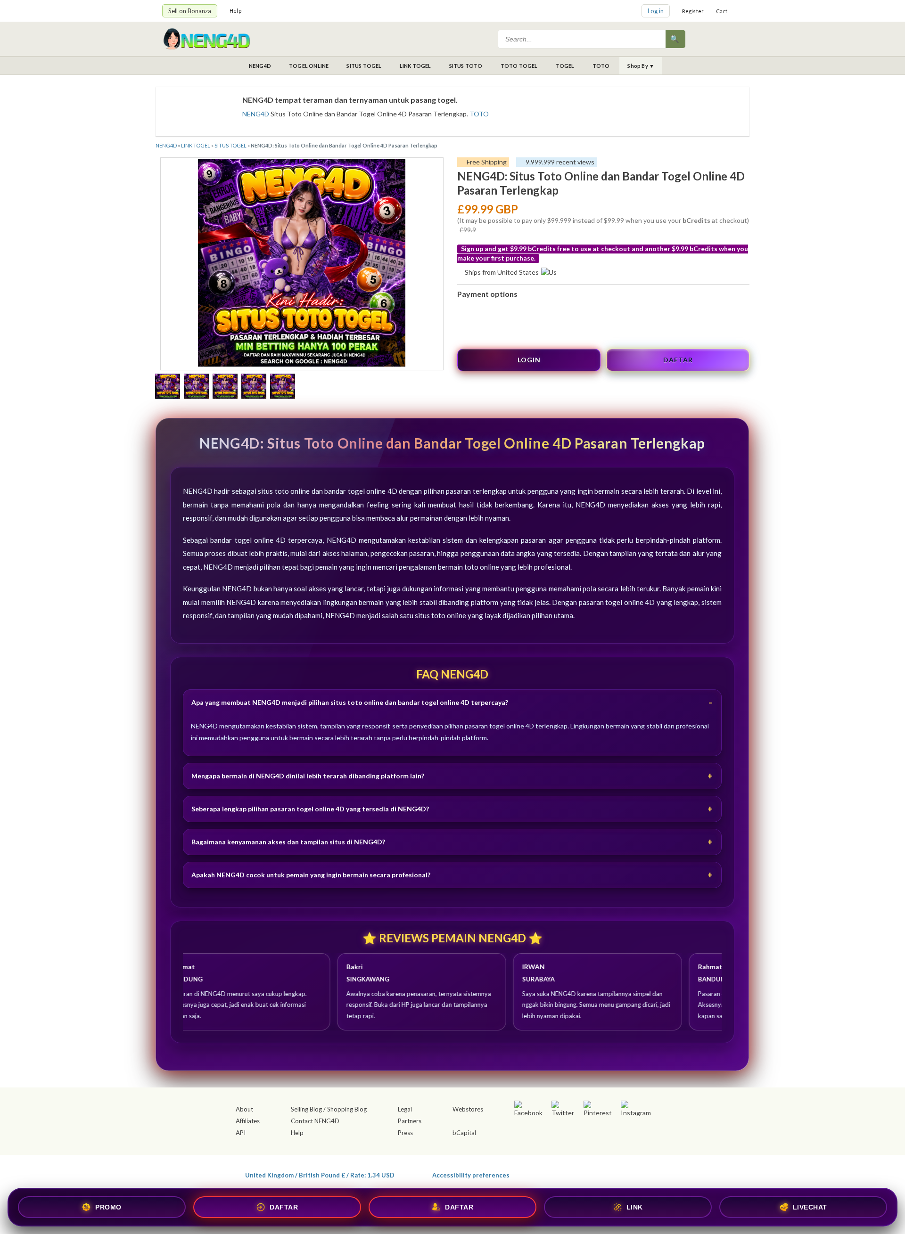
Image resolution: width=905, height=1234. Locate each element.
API (241, 1132)
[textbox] (582, 39)
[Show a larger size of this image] (167, 387)
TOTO (601, 66)
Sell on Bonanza (189, 11)
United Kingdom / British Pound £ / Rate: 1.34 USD (320, 1174)
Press (405, 1132)
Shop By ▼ (640, 66)
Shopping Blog (347, 1109)
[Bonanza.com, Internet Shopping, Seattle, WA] (606, 1173)
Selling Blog (306, 1109)
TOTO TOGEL (519, 66)
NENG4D (260, 66)
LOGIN (529, 360)
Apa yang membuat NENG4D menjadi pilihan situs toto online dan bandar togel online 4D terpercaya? (349, 702)
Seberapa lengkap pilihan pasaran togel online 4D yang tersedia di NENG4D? (310, 809)
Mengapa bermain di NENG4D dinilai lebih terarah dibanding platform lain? (307, 776)
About (244, 1109)
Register (693, 11)
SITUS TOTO (466, 66)
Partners (409, 1121)
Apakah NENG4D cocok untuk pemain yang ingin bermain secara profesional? (310, 875)
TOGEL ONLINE (309, 66)
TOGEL (565, 66)
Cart (721, 11)
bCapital (464, 1132)
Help (235, 11)
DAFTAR (678, 360)
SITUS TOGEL (363, 66)
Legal (405, 1109)
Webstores (467, 1109)
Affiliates (248, 1121)
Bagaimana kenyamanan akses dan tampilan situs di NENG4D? (288, 842)
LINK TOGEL (415, 66)
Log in (656, 11)
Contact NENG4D (315, 1121)
